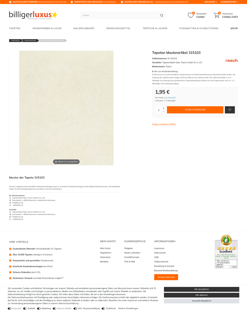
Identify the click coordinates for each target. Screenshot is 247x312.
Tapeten (14, 28)
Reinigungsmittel (118, 28)
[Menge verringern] (163, 111)
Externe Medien (64, 308)
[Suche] (162, 15)
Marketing (46, 308)
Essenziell (16, 308)
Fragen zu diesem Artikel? (164, 124)
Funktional (110, 308)
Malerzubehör (84, 28)
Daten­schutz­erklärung (68, 303)
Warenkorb (105, 257)
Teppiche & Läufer (155, 28)
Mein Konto (210, 2)
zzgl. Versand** (170, 97)
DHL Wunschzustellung (89, 308)
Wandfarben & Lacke (47, 28)
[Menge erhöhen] (163, 108)
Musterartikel (30, 40)
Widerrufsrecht (161, 261)
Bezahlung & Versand (164, 266)
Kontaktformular (131, 257)
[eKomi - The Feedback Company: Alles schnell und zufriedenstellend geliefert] (226, 251)
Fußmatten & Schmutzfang (199, 28)
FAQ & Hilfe (129, 261)
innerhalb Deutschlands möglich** (38, 278)
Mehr (234, 28)
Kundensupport (228, 2)
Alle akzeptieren (201, 289)
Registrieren (105, 252)
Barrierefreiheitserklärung (166, 270)
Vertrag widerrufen (166, 277)
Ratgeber (128, 248)
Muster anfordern (132, 252)
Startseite (15, 40)
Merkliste (104, 261)
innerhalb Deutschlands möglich (157, 2)
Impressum (159, 248)
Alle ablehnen (201, 295)
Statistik (31, 308)
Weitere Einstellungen (128, 308)
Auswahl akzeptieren (201, 301)
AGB (156, 257)
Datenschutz (160, 252)
